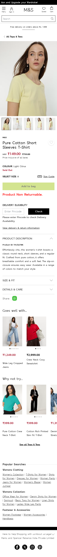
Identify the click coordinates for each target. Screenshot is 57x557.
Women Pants (47, 478)
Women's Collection (13, 474)
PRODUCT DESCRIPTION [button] (17, 238)
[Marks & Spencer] (29, 12)
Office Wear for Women (15, 496)
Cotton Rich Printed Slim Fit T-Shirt (37, 433)
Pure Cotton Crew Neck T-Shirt (12, 433)
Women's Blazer (32, 482)
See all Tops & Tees (29, 444)
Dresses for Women (27, 478)
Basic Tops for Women (27, 500)
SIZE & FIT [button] (9, 280)
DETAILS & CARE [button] (13, 289)
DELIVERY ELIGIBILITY (15, 205)
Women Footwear (12, 514)
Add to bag (28, 186)
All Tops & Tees (14, 36)
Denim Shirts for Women (43, 496)
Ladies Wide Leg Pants (29, 504)
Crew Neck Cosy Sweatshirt (36, 361)
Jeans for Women (12, 482)
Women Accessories (34, 514)
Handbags (8, 518)
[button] (10, 348)
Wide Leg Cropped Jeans (13, 365)
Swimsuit (8, 500)
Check (38, 211)
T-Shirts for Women (36, 474)
